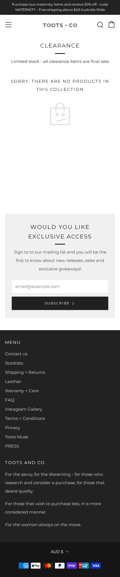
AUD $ (57, 551)
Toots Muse (16, 436)
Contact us (16, 353)
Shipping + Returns (25, 372)
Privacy (12, 427)
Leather (13, 381)
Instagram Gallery (23, 409)
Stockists (14, 363)
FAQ (10, 400)
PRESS (12, 446)
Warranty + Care (22, 390)
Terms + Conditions (25, 418)
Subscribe (57, 303)
